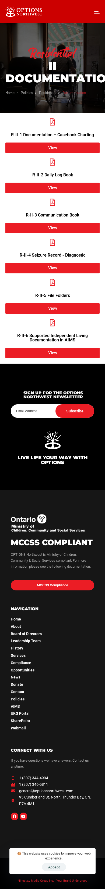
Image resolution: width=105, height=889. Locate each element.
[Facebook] (14, 816)
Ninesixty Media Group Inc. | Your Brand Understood (52, 880)
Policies (17, 699)
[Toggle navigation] (84, 11)
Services (18, 655)
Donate (17, 684)
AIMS (15, 706)
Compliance (21, 663)
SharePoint (20, 721)
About (16, 626)
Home (16, 619)
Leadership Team (26, 641)
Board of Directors (26, 634)
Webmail (18, 728)
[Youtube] (23, 816)
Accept (54, 867)
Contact (17, 692)
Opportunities (22, 670)
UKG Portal (20, 713)
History (17, 648)
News (15, 677)
